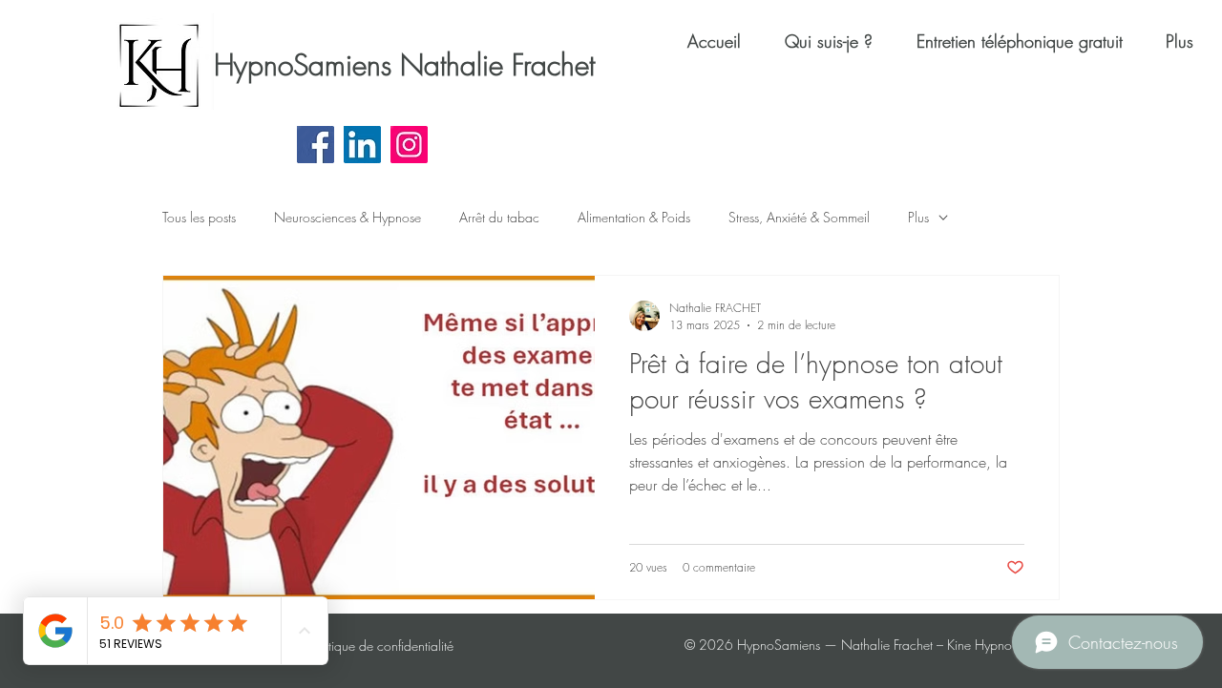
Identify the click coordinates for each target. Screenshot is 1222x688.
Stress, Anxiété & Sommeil (799, 217)
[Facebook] (315, 144)
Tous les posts (199, 217)
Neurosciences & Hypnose (347, 217)
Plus (918, 217)
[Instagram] (409, 144)
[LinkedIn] (362, 144)
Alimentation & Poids (634, 217)
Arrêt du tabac (499, 217)
